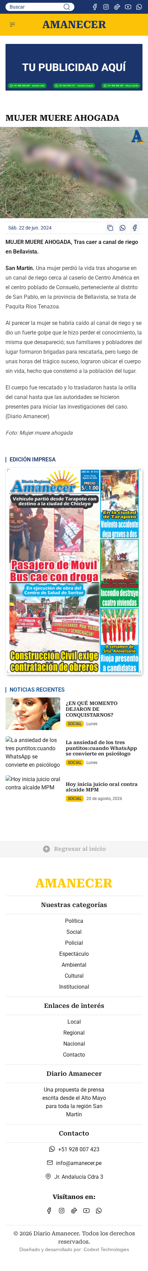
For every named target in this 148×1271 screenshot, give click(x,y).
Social (74, 932)
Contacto (74, 1054)
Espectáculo (74, 954)
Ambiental (74, 965)
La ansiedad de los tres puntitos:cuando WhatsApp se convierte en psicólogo (101, 748)
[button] (12, 25)
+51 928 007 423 (78, 1149)
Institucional (74, 987)
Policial (74, 943)
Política (74, 921)
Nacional (74, 1043)
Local (74, 1022)
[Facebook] (95, 6)
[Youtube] (128, 6)
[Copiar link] (110, 228)
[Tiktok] (117, 6)
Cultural (74, 976)
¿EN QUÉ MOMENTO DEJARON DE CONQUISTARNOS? (91, 709)
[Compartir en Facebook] (135, 228)
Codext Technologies (106, 1249)
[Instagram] (106, 6)
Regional (74, 1032)
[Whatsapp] (139, 6)
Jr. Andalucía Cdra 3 (78, 1177)
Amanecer (74, 25)
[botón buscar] (66, 6)
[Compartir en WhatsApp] (122, 228)
